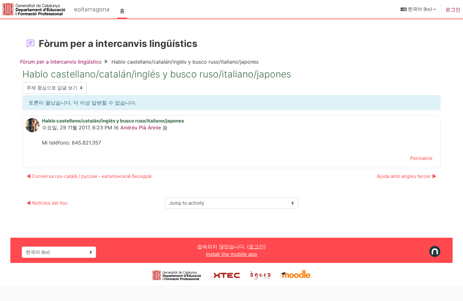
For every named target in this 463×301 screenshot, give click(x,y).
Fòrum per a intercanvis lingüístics (60, 62)
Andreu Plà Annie (140, 127)
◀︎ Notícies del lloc (47, 203)
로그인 (452, 9)
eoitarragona (92, 9)
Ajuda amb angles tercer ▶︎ (407, 176)
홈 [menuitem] (122, 11)
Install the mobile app (231, 254)
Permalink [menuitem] (421, 158)
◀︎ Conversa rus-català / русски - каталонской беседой (88, 176)
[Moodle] (296, 275)
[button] (418, 9)
